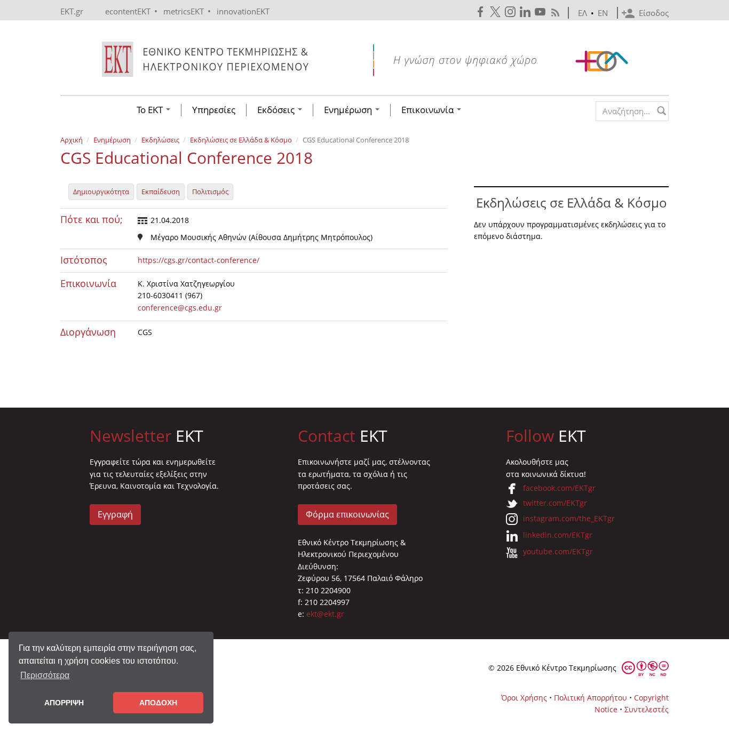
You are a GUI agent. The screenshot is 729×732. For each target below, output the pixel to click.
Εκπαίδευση (160, 191)
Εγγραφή (115, 514)
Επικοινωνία (428, 110)
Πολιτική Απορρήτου (590, 698)
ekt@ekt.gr (325, 614)
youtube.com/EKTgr (558, 551)
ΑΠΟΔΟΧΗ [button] (158, 702)
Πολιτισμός (210, 191)
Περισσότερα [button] (44, 675)
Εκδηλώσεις (160, 140)
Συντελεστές (646, 709)
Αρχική (71, 140)
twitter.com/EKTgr (555, 503)
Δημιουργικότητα (101, 191)
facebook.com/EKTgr (559, 488)
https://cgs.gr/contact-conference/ (198, 260)
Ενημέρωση (349, 110)
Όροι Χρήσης (524, 698)
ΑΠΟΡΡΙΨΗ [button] (64, 702)
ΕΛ (582, 12)
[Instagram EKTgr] (511, 12)
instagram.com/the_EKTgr (569, 518)
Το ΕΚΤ (151, 110)
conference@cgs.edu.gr (180, 308)
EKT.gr (71, 11)
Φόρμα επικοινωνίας (347, 514)
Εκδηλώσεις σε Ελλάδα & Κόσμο (241, 140)
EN (603, 12)
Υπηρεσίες (213, 110)
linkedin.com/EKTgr (557, 535)
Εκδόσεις (277, 110)
